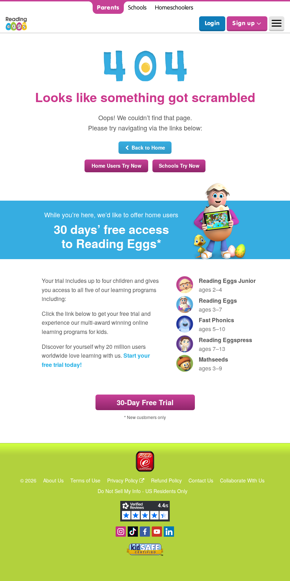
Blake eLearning (145, 461)
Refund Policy (166, 480)
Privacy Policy (123, 480)
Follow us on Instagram (121, 531)
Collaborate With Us (242, 480)
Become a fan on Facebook (145, 531)
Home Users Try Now (116, 165)
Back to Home (147, 147)
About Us (53, 480)
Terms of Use (85, 480)
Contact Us (200, 480)
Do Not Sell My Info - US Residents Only (142, 491)
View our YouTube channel (157, 531)
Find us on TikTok (133, 531)
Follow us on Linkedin (169, 531)
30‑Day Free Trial (145, 402)
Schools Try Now (179, 165)
